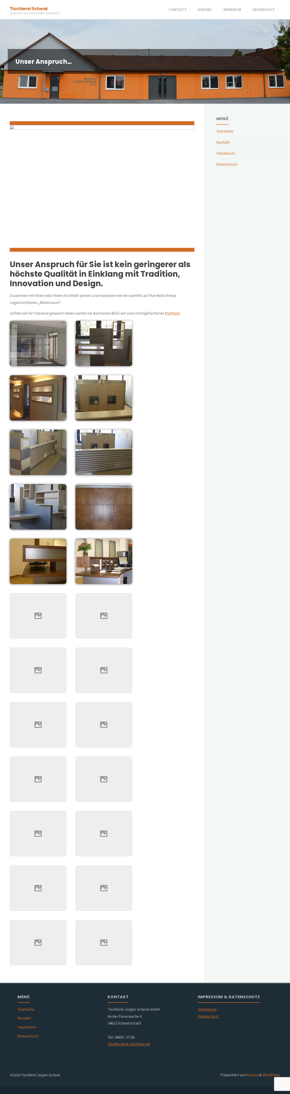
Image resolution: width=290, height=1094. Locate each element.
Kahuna (252, 1074)
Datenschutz (226, 164)
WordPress (271, 1074)
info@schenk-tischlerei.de (129, 1044)
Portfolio (172, 313)
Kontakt (223, 142)
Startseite (224, 131)
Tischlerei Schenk (29, 8)
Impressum (225, 153)
